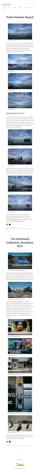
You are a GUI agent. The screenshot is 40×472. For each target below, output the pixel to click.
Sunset (28, 228)
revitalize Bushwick (17, 308)
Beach (9, 228)
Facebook (18, 459)
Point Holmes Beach (20, 17)
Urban (10, 444)
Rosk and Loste (16, 336)
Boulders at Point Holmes (16, 219)
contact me (21, 438)
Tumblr (21, 459)
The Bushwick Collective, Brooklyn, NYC (20, 242)
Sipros (30, 413)
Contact (4, 10)
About (4, 7)
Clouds (17, 228)
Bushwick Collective (17, 301)
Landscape (20, 228)
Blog (9, 7)
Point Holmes (25, 228)
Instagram (19, 459)
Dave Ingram (6, 4)
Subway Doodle (21, 270)
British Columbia (13, 228)
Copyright (31, 7)
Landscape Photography (13, 227)
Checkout (25, 7)
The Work (14, 7)
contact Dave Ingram (20, 221)
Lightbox (20, 7)
